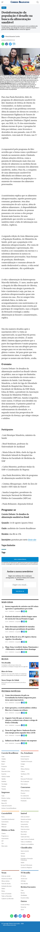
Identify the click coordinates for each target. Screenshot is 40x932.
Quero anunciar (25, 851)
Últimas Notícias (25, 769)
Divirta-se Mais (8, 830)
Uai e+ (22, 909)
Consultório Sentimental (7, 819)
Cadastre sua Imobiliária (27, 844)
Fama (2, 816)
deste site (32, 540)
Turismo (3, 786)
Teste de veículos (6, 883)
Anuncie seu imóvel (26, 819)
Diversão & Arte (5, 771)
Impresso (5, 792)
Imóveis (23, 853)
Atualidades (24, 895)
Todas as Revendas (6, 896)
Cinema (3, 833)
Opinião (3, 779)
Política (3, 761)
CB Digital (4, 800)
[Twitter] (10, 45)
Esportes (3, 774)
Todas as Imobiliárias (26, 841)
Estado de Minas (25, 904)
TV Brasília (25, 873)
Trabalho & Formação (26, 761)
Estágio (23, 764)
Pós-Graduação (25, 781)
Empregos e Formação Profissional (27, 859)
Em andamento (25, 795)
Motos (3, 891)
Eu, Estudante (27, 753)
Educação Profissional (26, 779)
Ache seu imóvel (25, 816)
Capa (2, 756)
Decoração (24, 834)
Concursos (25, 787)
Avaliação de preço (6, 886)
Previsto (23, 793)
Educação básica (25, 756)
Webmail (3, 826)
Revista (23, 893)
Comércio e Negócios (26, 867)
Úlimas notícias (25, 826)
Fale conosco (24, 784)
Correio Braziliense (9, 753)
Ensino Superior (25, 759)
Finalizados (24, 800)
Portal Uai (23, 907)
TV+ (2, 843)
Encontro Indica (25, 898)
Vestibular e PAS (25, 774)
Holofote (3, 781)
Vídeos (3, 888)
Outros (24, 901)
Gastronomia (4, 821)
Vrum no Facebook (6, 893)
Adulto (22, 862)
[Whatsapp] (2, 45)
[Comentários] (14, 45)
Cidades (3, 759)
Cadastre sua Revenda (7, 898)
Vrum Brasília (24, 883)
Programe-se (4, 836)
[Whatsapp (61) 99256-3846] (11, 916)
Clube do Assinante (6, 805)
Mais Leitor (4, 846)
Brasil (2, 764)
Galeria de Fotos (25, 836)
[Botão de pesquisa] (38, 2)
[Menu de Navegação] (2, 2)
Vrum (3, 873)
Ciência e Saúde (5, 776)
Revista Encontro (28, 887)
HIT (2, 841)
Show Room (24, 832)
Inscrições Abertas (26, 798)
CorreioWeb (6, 813)
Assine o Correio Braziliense (8, 808)
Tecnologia (4, 784)
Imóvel (24, 813)
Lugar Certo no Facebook (27, 839)
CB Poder (23, 881)
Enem (22, 766)
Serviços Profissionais (26, 865)
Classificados (26, 848)
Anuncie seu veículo (6, 878)
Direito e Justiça (5, 798)
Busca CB (4, 803)
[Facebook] (6, 45)
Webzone (4, 824)
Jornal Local (24, 878)
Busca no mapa (25, 821)
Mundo (3, 769)
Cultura (23, 771)
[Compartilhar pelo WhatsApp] (26, 612)
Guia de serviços (25, 829)
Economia (4, 766)
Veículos (23, 856)
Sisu (22, 776)
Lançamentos (24, 824)
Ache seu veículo (5, 876)
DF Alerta (23, 876)
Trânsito (3, 789)
